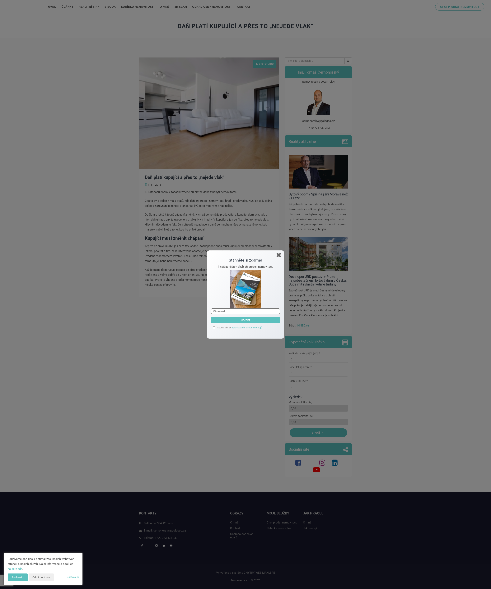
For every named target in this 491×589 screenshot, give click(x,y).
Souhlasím (18, 577)
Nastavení (73, 577)
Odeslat (245, 320)
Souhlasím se (224, 327)
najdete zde (15, 569)
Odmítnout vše (41, 577)
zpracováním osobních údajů (247, 327)
